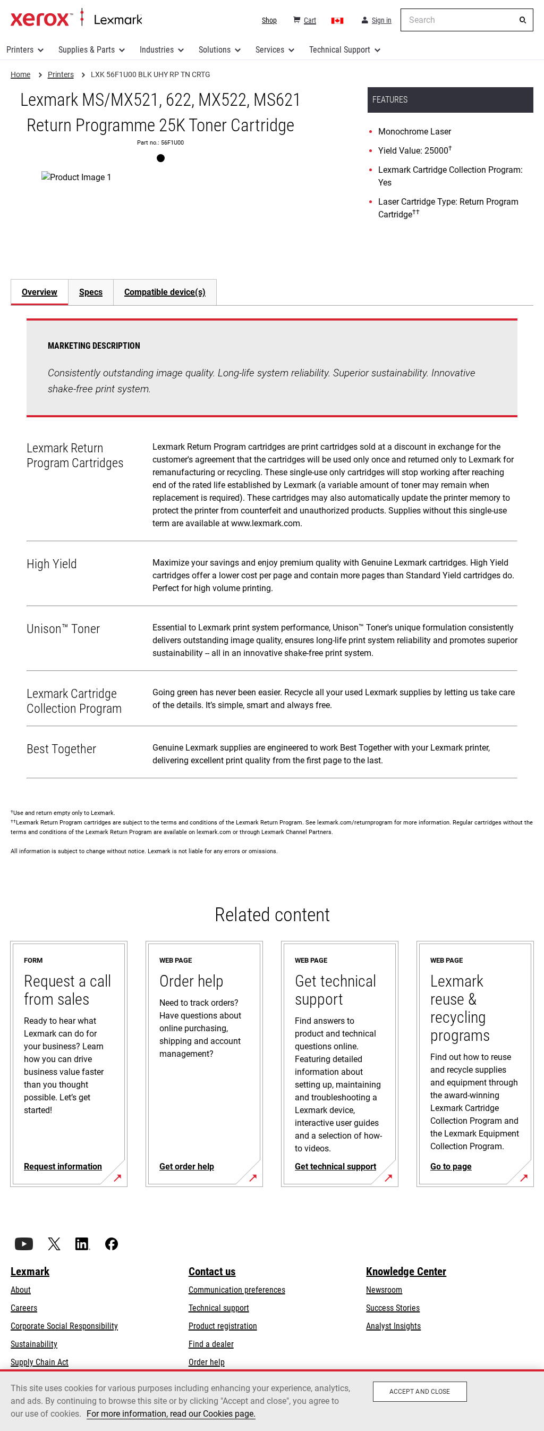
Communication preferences (237, 1290)
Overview (39, 292)
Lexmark (30, 1271)
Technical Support (339, 50)
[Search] (522, 20)
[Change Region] (338, 20)
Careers (24, 1308)
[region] (272, 1400)
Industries (157, 50)
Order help (207, 1362)
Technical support (219, 1308)
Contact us (212, 1271)
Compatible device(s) (165, 292)
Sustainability (34, 1344)
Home (76, 18)
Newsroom (384, 1290)
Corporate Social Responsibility (64, 1326)
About (21, 1290)
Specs (91, 292)
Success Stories (393, 1308)
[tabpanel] (272, 551)
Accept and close (419, 1391)
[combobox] (467, 20)
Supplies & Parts (86, 50)
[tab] (39, 292)
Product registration (223, 1326)
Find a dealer (211, 1344)
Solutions (215, 50)
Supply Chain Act (40, 1362)
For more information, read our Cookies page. (171, 1414)
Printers (19, 50)
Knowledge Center (406, 1271)
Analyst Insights (393, 1326)
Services (270, 50)
